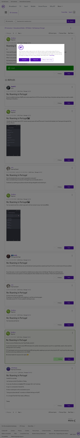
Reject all (36, 59)
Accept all (24, 59)
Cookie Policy (51, 55)
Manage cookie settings (47, 59)
